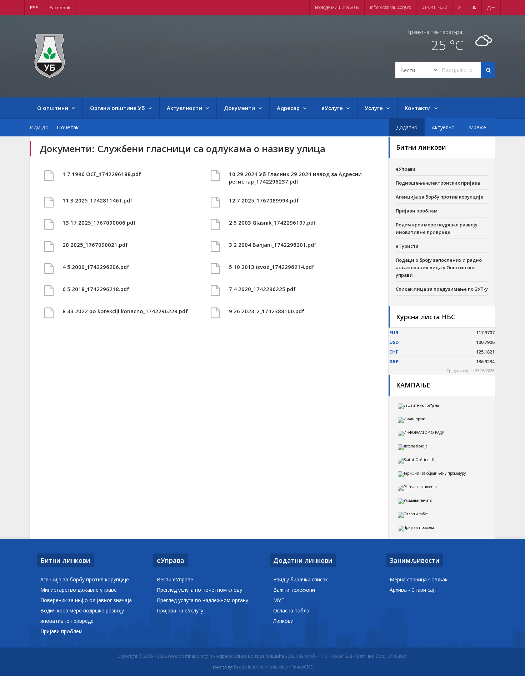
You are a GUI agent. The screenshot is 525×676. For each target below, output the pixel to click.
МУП (279, 600)
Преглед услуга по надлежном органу (202, 600)
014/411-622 (434, 7)
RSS (34, 7)
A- (459, 7)
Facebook (60, 7)
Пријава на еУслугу (180, 610)
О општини (52, 107)
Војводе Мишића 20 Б (337, 7)
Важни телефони (294, 589)
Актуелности (184, 107)
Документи (239, 107)
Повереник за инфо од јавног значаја (86, 600)
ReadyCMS (301, 667)
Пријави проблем (417, 210)
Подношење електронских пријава (438, 183)
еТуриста (407, 246)
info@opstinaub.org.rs (390, 7)
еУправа (406, 169)
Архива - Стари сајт (413, 589)
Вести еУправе (175, 579)
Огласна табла (291, 610)
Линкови (283, 620)
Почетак (68, 127)
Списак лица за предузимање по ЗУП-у (442, 289)
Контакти (418, 107)
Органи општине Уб (117, 107)
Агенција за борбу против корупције (439, 197)
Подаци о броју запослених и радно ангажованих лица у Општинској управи (439, 267)
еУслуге (332, 107)
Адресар (288, 107)
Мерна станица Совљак (419, 579)
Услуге (374, 107)
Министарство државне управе (78, 589)
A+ (491, 7)
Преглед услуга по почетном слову (199, 589)
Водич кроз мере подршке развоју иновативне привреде (437, 228)
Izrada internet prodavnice (261, 667)
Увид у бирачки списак (300, 579)
